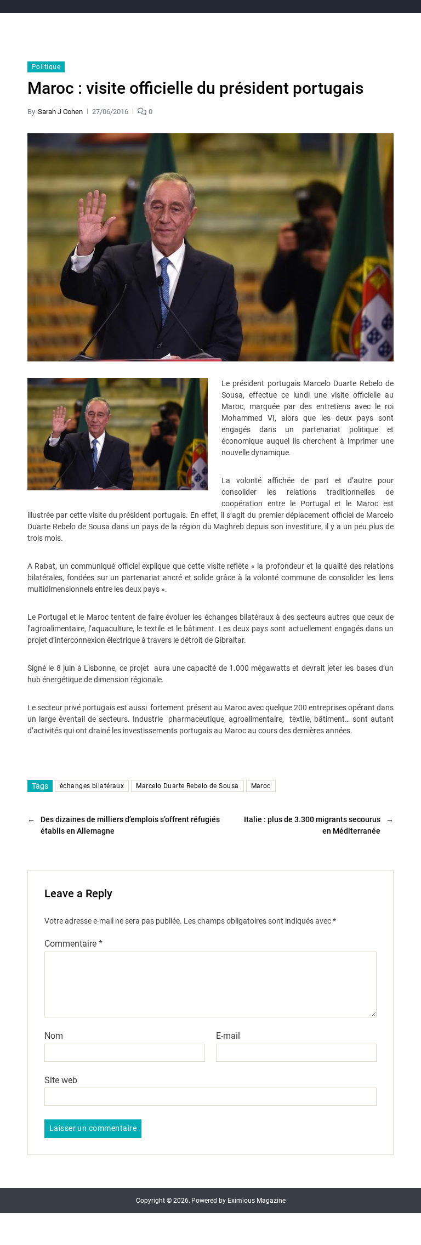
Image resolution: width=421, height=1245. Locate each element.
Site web (60, 1080)
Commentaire (73, 944)
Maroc (261, 786)
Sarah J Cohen (60, 111)
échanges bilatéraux (92, 786)
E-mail (228, 1036)
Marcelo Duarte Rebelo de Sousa (187, 786)
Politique (46, 67)
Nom (53, 1036)
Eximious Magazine (256, 1200)
